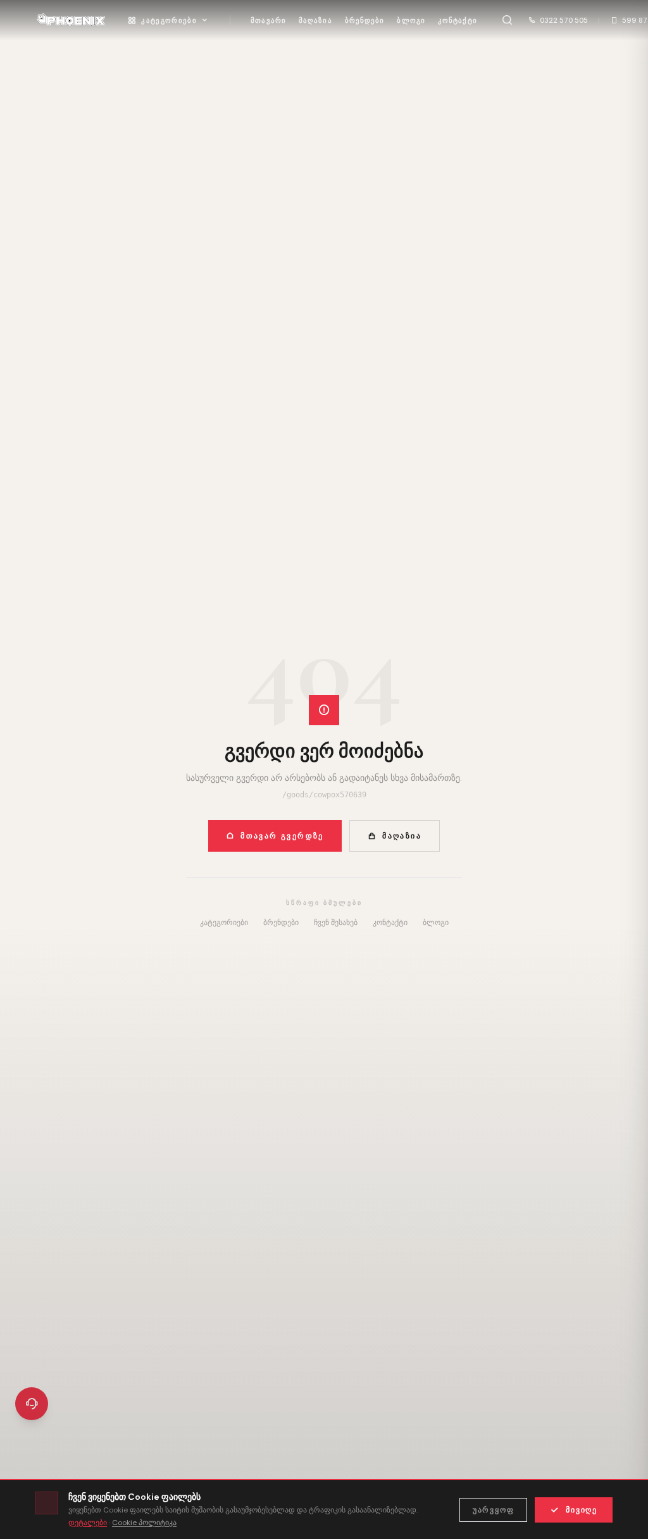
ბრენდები (365, 20)
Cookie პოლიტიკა (144, 1523)
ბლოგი (411, 20)
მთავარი (268, 20)
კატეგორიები (169, 20)
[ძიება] (507, 20)
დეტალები (87, 1523)
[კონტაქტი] (31, 1403)
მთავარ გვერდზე (282, 836)
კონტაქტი (457, 20)
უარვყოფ (493, 1510)
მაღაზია (315, 20)
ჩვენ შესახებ (336, 922)
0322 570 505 (564, 20)
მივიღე (581, 1510)
